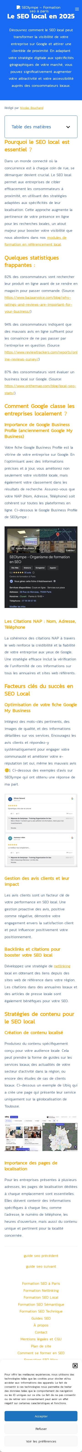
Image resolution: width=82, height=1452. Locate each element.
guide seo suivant (41, 1266)
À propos (41, 1325)
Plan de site (41, 1346)
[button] (75, 1365)
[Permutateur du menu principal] (77, 9)
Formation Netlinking (41, 1290)
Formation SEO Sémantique (41, 1304)
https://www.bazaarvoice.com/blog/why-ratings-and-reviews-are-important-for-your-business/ (38, 304)
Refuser (41, 1428)
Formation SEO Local (41, 1297)
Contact (41, 1332)
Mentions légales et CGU (41, 1339)
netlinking (62, 966)
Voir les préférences (41, 1441)
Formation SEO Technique (41, 1311)
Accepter (41, 1416)
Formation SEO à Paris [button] (41, 1283)
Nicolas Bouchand (31, 108)
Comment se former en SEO (41, 1353)
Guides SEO (41, 1318)
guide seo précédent (41, 1255)
